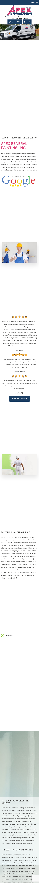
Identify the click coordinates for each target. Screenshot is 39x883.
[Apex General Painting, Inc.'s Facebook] (25, 21)
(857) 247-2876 (15, 22)
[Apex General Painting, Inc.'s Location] (29, 21)
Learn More (9, 636)
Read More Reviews (19, 399)
